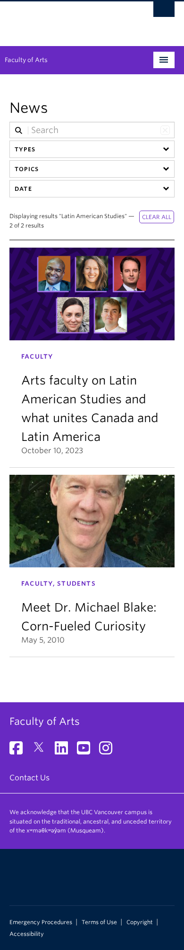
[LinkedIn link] (65, 750)
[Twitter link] (42, 750)
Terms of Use (99, 922)
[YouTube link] (87, 750)
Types (25, 149)
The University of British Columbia (67, 19)
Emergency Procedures (40, 922)
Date (23, 188)
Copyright (139, 922)
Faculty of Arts (26, 59)
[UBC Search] (164, 11)
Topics (27, 169)
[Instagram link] (109, 750)
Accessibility (26, 934)
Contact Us (29, 777)
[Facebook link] (19, 750)
